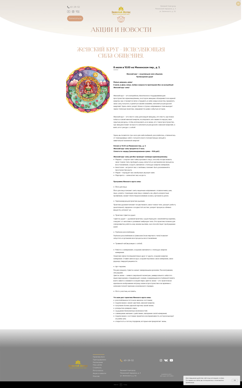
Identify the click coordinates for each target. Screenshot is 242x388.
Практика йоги (99, 357)
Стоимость (97, 368)
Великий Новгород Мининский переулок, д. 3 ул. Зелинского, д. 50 (165, 8)
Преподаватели (99, 360)
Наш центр (97, 365)
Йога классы (98, 370)
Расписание (98, 362)
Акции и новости (121, 29)
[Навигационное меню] (238, 3)
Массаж (96, 376)
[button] (75, 18)
